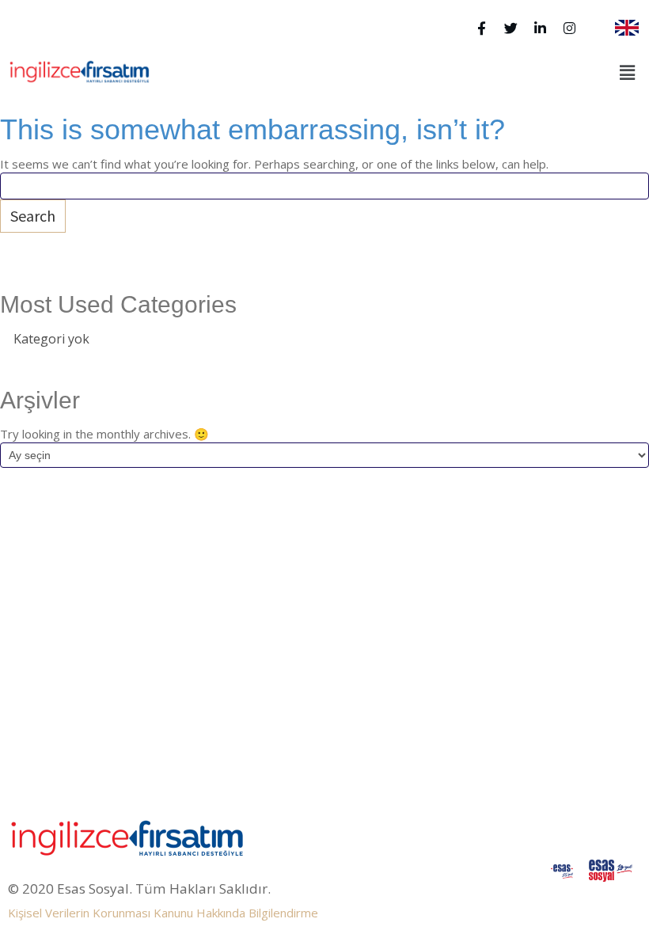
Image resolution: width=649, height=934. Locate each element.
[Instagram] (569, 28)
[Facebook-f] (481, 28)
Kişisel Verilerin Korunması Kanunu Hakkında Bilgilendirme (163, 913)
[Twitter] (511, 28)
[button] (627, 73)
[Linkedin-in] (540, 28)
